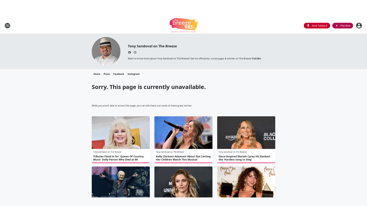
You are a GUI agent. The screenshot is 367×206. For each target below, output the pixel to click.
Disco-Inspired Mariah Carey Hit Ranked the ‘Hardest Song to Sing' (244, 158)
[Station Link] (183, 25)
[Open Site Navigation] (7, 25)
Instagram (134, 74)
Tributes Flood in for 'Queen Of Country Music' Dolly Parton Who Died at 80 (118, 158)
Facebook (118, 74)
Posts (107, 74)
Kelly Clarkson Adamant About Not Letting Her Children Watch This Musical (183, 158)
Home (96, 74)
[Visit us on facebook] (129, 52)
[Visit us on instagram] (135, 52)
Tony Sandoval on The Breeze (152, 46)
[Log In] (359, 25)
